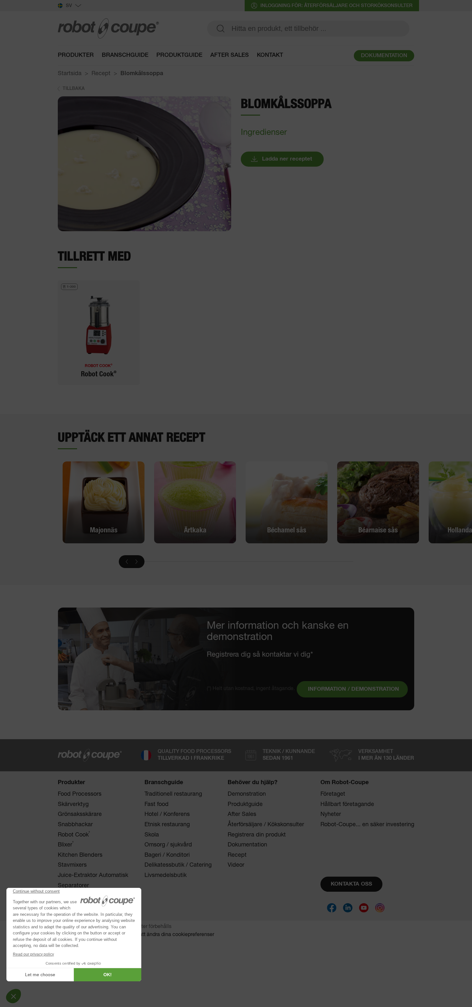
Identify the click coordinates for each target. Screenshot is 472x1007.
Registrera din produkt (257, 835)
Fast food (156, 804)
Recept (101, 73)
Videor (236, 865)
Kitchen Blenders (80, 855)
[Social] (332, 907)
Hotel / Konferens (167, 814)
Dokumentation (247, 845)
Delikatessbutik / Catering (178, 865)
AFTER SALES (229, 55)
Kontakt (270, 55)
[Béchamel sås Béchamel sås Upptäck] (287, 502)
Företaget (332, 794)
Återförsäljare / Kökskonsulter (266, 824)
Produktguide (179, 55)
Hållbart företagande (347, 804)
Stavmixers (72, 865)
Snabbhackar (75, 824)
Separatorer (73, 886)
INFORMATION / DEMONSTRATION (353, 689)
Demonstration (247, 794)
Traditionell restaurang (173, 794)
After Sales (242, 814)
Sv (69, 5)
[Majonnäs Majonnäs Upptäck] (103, 502)
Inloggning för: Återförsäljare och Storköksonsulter (336, 5)
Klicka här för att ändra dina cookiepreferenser (161, 934)
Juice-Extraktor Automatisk (93, 875)
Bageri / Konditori (167, 855)
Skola (151, 835)
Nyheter (330, 814)
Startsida (70, 73)
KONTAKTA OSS (351, 884)
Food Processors (79, 794)
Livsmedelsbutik (165, 875)
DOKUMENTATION (384, 55)
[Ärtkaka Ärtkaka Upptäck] (195, 502)
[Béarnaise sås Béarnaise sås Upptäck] (378, 502)
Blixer (66, 845)
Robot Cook (74, 835)
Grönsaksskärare (80, 814)
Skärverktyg (73, 804)
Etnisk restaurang (167, 824)
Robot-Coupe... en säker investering (367, 824)
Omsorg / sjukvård (168, 845)
